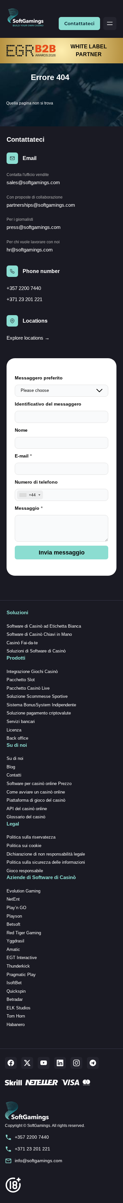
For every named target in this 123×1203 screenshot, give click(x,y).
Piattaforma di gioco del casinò (36, 800)
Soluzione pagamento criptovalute (39, 713)
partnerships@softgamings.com (41, 205)
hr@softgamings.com (30, 249)
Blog (11, 766)
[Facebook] (11, 1063)
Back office (17, 738)
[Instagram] (76, 1063)
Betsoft (13, 924)
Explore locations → (28, 338)
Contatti (14, 775)
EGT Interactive (22, 957)
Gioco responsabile (25, 870)
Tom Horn (16, 1016)
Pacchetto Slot (21, 679)
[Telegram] (93, 1063)
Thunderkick (18, 966)
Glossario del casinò (26, 816)
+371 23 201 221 (24, 299)
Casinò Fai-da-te (22, 642)
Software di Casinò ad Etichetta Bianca (44, 626)
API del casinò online (27, 808)
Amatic (13, 949)
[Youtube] (44, 1063)
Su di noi (15, 758)
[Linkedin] (60, 1063)
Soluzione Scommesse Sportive (37, 696)
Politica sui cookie (24, 845)
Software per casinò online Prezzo (39, 783)
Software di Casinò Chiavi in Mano (39, 634)
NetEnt (13, 899)
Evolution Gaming (23, 891)
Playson (14, 916)
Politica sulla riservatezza (31, 837)
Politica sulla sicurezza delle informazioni (46, 862)
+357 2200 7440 (24, 288)
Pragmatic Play (21, 974)
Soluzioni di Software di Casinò (36, 651)
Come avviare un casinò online (36, 792)
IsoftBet (14, 982)
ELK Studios (19, 1007)
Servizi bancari (21, 721)
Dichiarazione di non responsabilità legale (46, 854)
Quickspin (16, 991)
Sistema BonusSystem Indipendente (41, 704)
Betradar (15, 999)
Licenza (14, 730)
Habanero (16, 1024)
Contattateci (79, 23)
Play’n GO (16, 907)
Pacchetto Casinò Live (28, 688)
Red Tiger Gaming (24, 932)
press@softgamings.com (34, 227)
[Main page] (28, 17)
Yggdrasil (15, 940)
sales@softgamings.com (33, 182)
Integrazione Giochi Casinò (32, 671)
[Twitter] (27, 1063)
